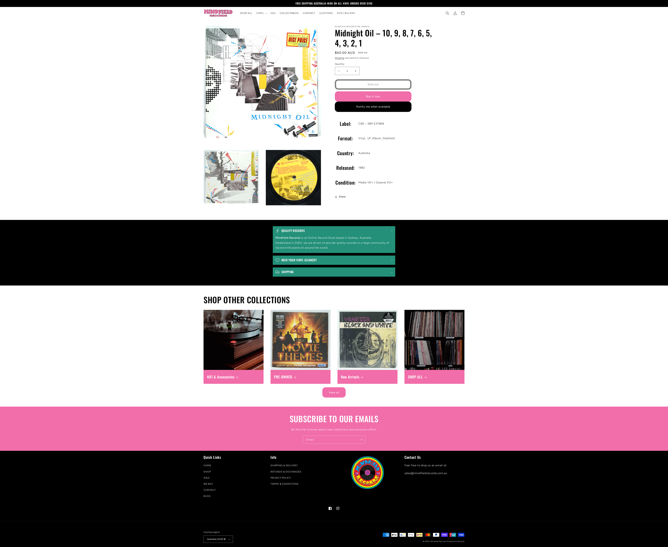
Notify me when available (373, 106)
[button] (261, 13)
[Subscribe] (361, 440)
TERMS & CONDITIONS (285, 483)
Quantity (339, 64)
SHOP (207, 471)
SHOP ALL (415, 377)
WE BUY (208, 483)
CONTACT (210, 490)
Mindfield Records (438, 541)
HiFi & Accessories (220, 377)
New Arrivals (350, 377)
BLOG (207, 496)
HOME (207, 465)
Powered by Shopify (455, 541)
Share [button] (342, 196)
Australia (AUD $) (216, 539)
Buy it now (373, 96)
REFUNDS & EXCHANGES (286, 471)
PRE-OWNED (283, 377)
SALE (207, 477)
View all (334, 392)
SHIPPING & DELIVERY (284, 465)
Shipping (339, 58)
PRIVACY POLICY (281, 477)
